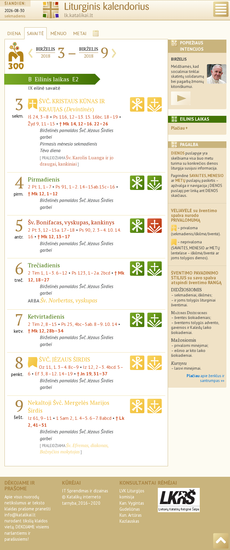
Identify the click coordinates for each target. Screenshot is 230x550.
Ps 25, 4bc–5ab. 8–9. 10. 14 (89, 324)
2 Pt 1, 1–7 (39, 187)
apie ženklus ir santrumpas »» (205, 378)
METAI (80, 33)
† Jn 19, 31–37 (92, 374)
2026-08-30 (14, 10)
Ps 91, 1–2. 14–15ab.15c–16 (85, 187)
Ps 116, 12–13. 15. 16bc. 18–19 (85, 117)
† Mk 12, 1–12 (43, 194)
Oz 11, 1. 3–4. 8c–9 (59, 367)
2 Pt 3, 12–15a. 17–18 (51, 230)
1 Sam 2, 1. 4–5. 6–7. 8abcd (83, 418)
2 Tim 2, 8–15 (42, 324)
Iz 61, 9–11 (40, 418)
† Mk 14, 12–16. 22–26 (83, 124)
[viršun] (221, 540)
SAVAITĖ (35, 33)
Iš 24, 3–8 (38, 117)
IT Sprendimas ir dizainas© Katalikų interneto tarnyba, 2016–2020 (85, 497)
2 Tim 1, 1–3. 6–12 (47, 273)
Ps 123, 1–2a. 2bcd (91, 273)
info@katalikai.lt (20, 515)
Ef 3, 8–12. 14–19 (54, 374)
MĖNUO (58, 33)
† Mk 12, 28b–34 (45, 331)
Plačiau (178, 128)
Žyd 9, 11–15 (41, 124)
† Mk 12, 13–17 (53, 236)
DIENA (14, 33)
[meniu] (221, 9)
